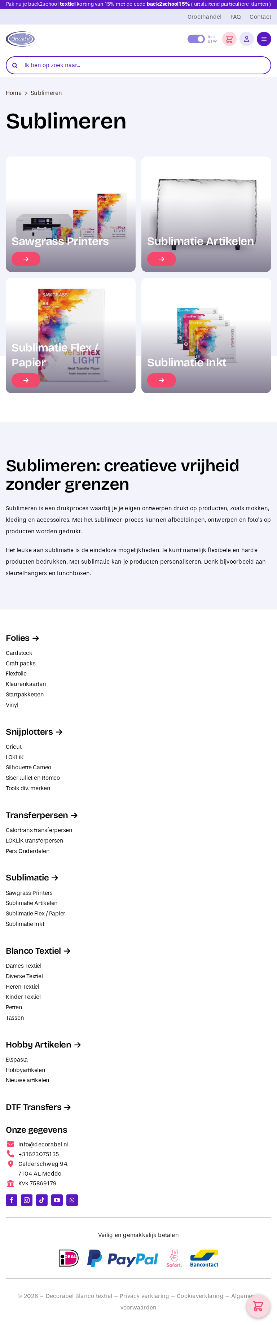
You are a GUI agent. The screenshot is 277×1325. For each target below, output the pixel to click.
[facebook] (11, 1200)
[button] (229, 39)
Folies (18, 638)
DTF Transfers (33, 1107)
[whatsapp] (72, 1200)
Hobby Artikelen (38, 1045)
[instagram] (26, 1200)
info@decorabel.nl (43, 1144)
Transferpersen (37, 815)
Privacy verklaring (144, 1296)
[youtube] (57, 1200)
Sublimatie (27, 878)
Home (14, 92)
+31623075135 (38, 1154)
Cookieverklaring (200, 1296)
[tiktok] (42, 1200)
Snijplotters (29, 732)
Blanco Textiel (33, 951)
